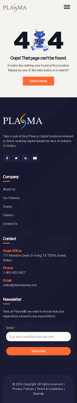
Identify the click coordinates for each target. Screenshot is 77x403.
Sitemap (38, 394)
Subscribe (39, 351)
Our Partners (11, 198)
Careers (8, 215)
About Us (9, 189)
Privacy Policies (23, 389)
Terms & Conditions (50, 389)
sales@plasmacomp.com (20, 285)
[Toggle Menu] (67, 8)
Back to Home (38, 81)
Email (10, 328)
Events (7, 206)
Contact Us (10, 224)
